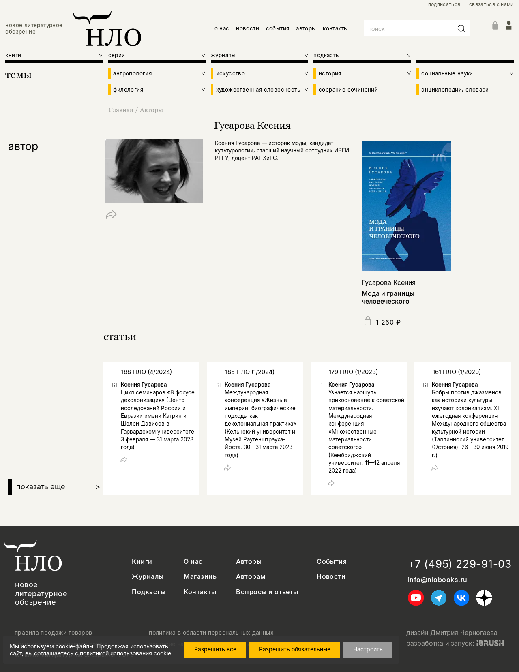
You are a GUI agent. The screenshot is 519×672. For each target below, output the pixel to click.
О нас (193, 561)
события (278, 28)
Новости (331, 576)
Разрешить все (215, 649)
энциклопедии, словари (455, 89)
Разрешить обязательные (294, 649)
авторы (306, 28)
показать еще (58, 486)
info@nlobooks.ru (438, 580)
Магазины (201, 576)
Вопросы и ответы (267, 592)
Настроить (368, 649)
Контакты (200, 592)
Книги (142, 561)
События (332, 561)
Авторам (251, 576)
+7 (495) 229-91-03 (460, 564)
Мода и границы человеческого (388, 297)
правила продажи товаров (53, 632)
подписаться (444, 4)
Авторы (151, 109)
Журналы (147, 576)
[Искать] (461, 28)
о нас (221, 28)
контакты (335, 28)
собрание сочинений (348, 89)
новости (247, 28)
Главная (121, 109)
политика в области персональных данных (211, 632)
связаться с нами (491, 4)
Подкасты (148, 592)
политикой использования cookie (125, 653)
